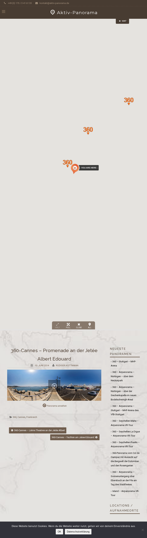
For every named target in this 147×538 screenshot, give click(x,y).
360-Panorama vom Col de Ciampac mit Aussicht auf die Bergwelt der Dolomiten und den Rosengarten (125, 459)
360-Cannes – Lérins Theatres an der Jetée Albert (39, 430)
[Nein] (142, 530)
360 (14, 417)
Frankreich (31, 417)
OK (59, 531)
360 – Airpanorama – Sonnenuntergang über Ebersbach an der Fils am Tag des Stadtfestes (124, 478)
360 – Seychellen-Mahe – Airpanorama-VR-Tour (125, 422)
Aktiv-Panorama (77, 12)
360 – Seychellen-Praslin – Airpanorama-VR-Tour (125, 444)
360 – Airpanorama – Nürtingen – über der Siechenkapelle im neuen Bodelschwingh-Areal (123, 393)
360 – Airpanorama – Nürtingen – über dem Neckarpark (122, 376)
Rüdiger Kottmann (67, 365)
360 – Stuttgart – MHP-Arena (123, 363)
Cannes (21, 417)
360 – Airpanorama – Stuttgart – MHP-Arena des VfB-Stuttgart (125, 410)
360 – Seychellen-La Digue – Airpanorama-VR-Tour (125, 433)
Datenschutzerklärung (78, 531)
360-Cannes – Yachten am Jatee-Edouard (73, 437)
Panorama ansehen (57, 405)
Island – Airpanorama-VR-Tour (125, 493)
